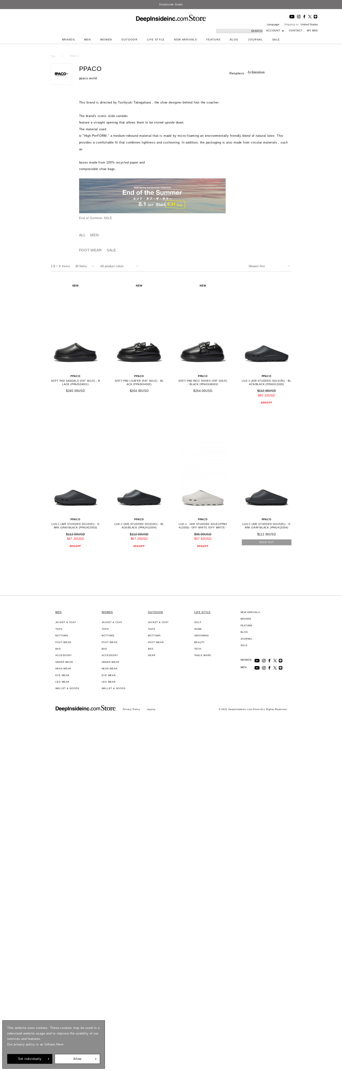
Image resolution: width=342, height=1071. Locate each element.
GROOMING (201, 635)
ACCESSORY (63, 655)
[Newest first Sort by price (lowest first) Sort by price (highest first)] (270, 266)
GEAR (151, 655)
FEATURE (213, 39)
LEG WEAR (62, 682)
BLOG (234, 39)
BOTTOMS (61, 635)
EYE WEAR (62, 675)
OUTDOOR (129, 39)
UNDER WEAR (64, 662)
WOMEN (106, 39)
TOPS (59, 629)
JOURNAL (255, 39)
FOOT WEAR (90, 250)
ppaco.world (88, 78)
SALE (276, 39)
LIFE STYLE (156, 39)
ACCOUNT (273, 30)
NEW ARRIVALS (185, 39)
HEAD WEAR (63, 668)
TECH (197, 648)
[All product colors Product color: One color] (120, 266)
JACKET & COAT (65, 622)
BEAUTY (199, 642)
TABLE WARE (202, 655)
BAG (58, 648)
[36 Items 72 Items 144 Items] (85, 266)
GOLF (197, 622)
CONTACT (296, 30)
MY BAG (312, 30)
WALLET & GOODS (67, 688)
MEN (87, 39)
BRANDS (68, 39)
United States (309, 24)
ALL (82, 235)
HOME (198, 629)
